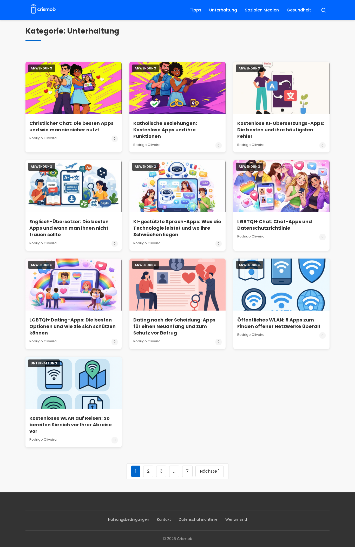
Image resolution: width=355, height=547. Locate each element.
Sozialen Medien (262, 10)
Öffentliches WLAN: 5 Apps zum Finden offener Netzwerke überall (278, 323)
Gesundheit (299, 10)
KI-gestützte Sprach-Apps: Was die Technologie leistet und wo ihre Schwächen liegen (177, 228)
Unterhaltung (223, 10)
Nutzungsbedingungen (128, 519)
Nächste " (209, 471)
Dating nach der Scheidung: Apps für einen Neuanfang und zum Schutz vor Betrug (174, 326)
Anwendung (41, 68)
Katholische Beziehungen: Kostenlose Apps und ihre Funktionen (165, 129)
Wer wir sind (236, 519)
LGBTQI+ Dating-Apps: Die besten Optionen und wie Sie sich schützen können (72, 326)
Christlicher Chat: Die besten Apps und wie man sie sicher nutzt (71, 126)
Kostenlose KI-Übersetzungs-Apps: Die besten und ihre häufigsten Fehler (280, 129)
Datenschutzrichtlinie (198, 519)
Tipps (195, 10)
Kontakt (164, 519)
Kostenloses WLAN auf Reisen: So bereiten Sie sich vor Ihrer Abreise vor (70, 424)
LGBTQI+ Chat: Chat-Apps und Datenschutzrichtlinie (274, 224)
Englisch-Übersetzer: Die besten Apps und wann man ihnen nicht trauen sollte (69, 228)
